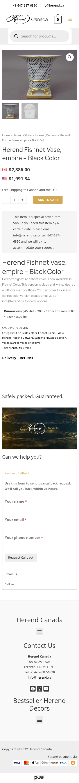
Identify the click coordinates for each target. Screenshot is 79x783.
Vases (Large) (10, 343)
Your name (16, 501)
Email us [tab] (11, 574)
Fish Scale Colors (26, 333)
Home (6, 135)
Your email (16, 519)
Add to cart (48, 200)
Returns (26, 358)
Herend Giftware (23, 135)
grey (21, 348)
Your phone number (24, 537)
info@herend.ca (52, 5)
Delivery (9, 358)
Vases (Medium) (47, 135)
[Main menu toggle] (70, 19)
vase (28, 348)
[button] (70, 57)
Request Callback (20, 557)
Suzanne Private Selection (50, 338)
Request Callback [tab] (17, 473)
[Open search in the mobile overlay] (40, 36)
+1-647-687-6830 (25, 5)
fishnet (13, 348)
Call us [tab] (9, 584)
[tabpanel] (39, 523)
